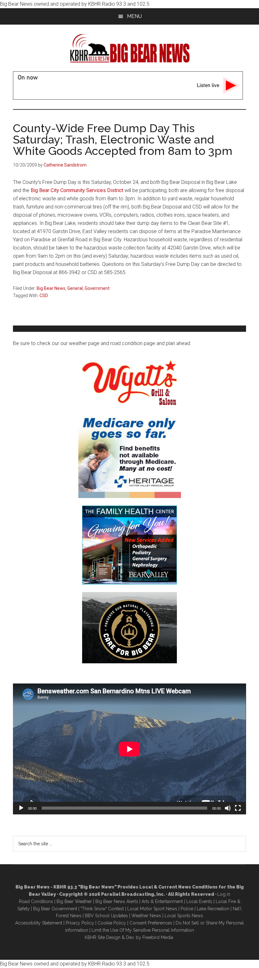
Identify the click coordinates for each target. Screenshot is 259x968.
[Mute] (228, 808)
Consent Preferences (151, 922)
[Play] (21, 808)
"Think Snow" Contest (102, 908)
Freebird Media (157, 937)
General (75, 288)
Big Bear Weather (74, 901)
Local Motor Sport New (151, 908)
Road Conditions (36, 901)
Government (97, 288)
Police (187, 908)
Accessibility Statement (38, 922)
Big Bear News (51, 288)
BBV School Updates (106, 915)
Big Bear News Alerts (116, 901)
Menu (134, 16)
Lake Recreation (213, 908)
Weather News (146, 915)
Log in (223, 894)
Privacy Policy (80, 922)
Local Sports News (184, 915)
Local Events (199, 901)
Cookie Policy (112, 922)
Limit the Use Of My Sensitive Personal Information (143, 930)
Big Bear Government (55, 908)
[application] (129, 748)
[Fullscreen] (238, 808)
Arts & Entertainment (162, 901)
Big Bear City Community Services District (77, 190)
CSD (43, 295)
